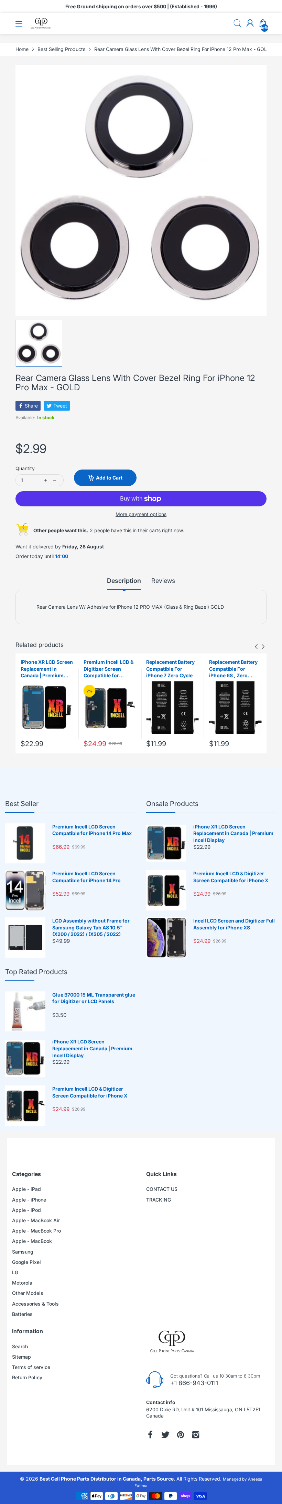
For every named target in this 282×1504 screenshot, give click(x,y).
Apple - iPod (26, 1210)
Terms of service (31, 1367)
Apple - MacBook (32, 1241)
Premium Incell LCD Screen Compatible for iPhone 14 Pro (86, 877)
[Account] (250, 23)
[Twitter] (165, 1435)
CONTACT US (161, 1189)
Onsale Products (172, 804)
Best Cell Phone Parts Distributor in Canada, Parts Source (107, 1479)
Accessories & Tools (35, 1304)
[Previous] (263, 646)
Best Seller (22, 804)
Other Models (27, 1293)
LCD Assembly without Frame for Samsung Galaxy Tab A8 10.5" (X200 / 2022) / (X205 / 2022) (91, 927)
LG (15, 1272)
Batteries (22, 1314)
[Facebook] (150, 1435)
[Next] (256, 646)
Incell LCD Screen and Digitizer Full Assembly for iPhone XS (234, 924)
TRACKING (158, 1200)
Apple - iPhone (29, 1200)
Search (20, 1346)
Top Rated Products (36, 972)
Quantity (25, 468)
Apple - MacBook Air (36, 1220)
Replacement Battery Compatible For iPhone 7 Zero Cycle (170, 668)
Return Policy (27, 1377)
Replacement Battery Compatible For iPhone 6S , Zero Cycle (233, 669)
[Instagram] (196, 1435)
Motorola (22, 1283)
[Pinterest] (180, 1435)
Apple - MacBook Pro (36, 1231)
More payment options (141, 514)
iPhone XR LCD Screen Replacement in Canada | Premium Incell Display (47, 669)
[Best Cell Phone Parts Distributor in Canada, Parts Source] (41, 27)
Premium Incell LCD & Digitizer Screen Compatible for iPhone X (108, 669)
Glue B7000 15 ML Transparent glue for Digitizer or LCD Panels (93, 998)
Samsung (22, 1252)
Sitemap (21, 1357)
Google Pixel (26, 1262)
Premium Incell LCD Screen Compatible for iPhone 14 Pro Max (92, 830)
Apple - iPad (26, 1189)
